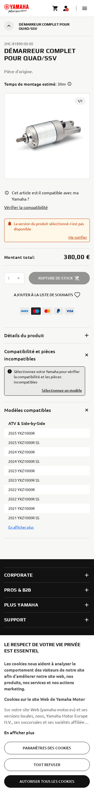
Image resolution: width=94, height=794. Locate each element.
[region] (47, 714)
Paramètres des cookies (47, 747)
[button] (84, 8)
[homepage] (16, 8)
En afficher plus (19, 732)
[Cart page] (55, 8)
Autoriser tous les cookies (47, 781)
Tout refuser (47, 764)
